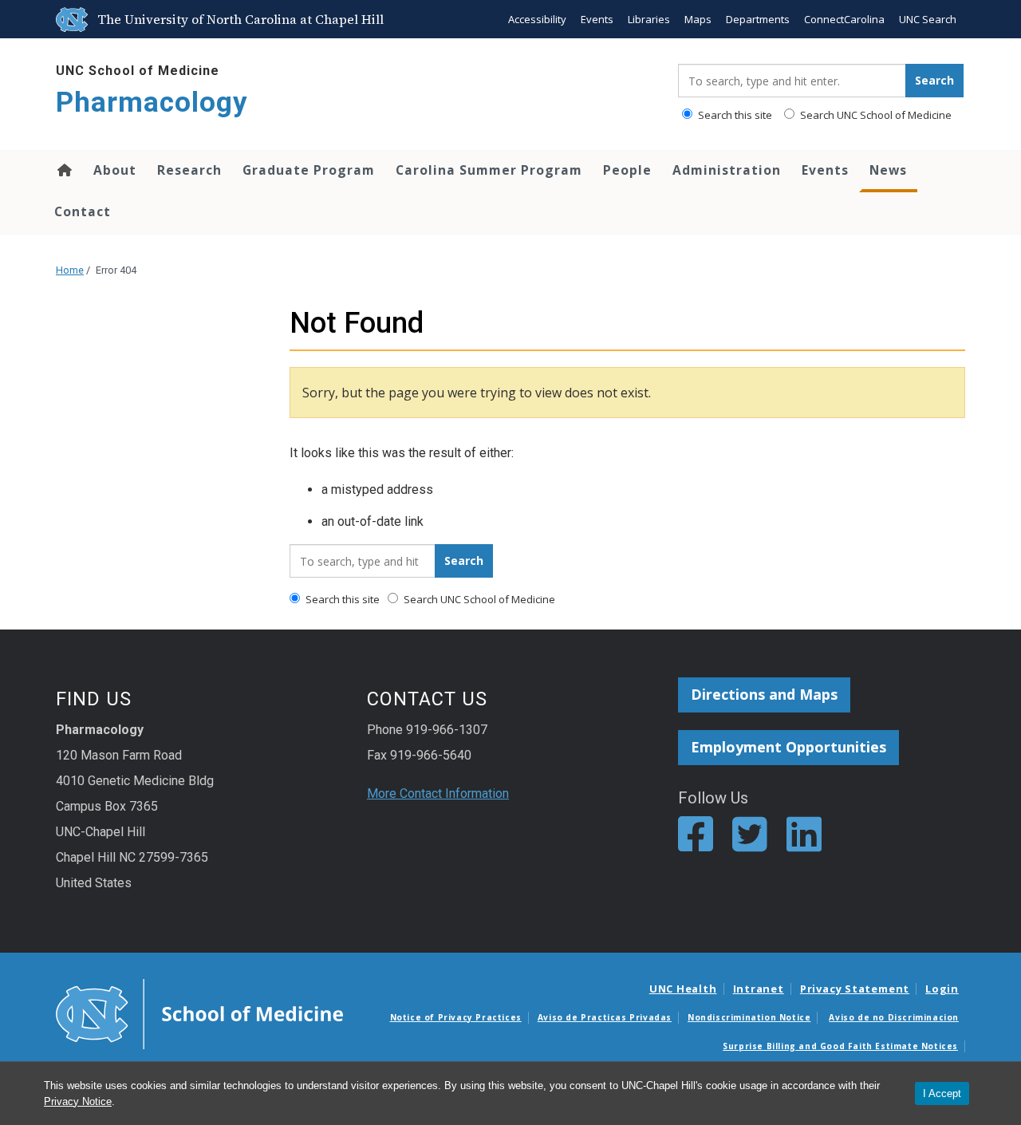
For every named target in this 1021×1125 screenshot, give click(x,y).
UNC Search (927, 19)
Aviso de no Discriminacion (894, 1017)
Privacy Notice (78, 1101)
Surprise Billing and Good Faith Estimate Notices (840, 1046)
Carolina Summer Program (489, 170)
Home (63, 170)
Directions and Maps (764, 694)
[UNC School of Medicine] (199, 1012)
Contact (82, 211)
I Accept (942, 1093)
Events (597, 19)
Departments (758, 19)
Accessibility (537, 19)
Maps (698, 19)
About (114, 170)
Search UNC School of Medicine (875, 115)
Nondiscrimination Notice (749, 1017)
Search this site (734, 115)
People (627, 170)
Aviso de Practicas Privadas (605, 1017)
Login (942, 988)
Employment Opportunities (788, 746)
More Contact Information (438, 793)
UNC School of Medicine (137, 70)
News (888, 170)
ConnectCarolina (844, 19)
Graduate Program (308, 170)
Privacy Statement (854, 988)
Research (189, 170)
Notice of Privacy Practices (456, 1017)
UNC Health (683, 988)
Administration (726, 170)
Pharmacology (152, 102)
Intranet (758, 988)
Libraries (649, 19)
